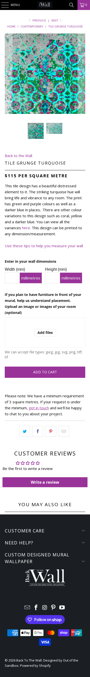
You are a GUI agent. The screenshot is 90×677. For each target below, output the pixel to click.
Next (55, 20)
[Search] (71, 5)
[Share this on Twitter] (24, 431)
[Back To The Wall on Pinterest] (53, 607)
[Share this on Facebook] (37, 431)
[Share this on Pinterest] (51, 431)
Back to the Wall (18, 155)
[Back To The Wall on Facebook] (36, 607)
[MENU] (2, 5)
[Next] (82, 74)
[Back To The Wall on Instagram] (44, 607)
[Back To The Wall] (45, 5)
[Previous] (8, 74)
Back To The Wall (29, 660)
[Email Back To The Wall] (27, 607)
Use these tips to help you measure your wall (44, 245)
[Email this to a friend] (63, 431)
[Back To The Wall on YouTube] (62, 607)
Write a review (45, 482)
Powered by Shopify (35, 665)
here (26, 227)
